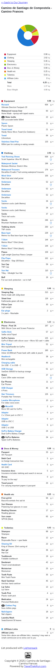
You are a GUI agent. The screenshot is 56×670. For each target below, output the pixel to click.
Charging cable (8, 363)
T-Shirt (4, 240)
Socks (4, 201)
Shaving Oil (6, 544)
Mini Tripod (6, 344)
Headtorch (5, 356)
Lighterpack (30, 648)
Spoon (4, 123)
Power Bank (6, 350)
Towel (4, 135)
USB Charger (7, 388)
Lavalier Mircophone (10, 400)
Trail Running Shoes (10, 157)
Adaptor (4, 413)
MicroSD (9, 406)
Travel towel (6, 129)
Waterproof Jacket (9, 163)
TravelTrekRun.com (35, 666)
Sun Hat (4, 270)
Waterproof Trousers (10, 170)
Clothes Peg (10, 605)
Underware (6, 182)
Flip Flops (5, 258)
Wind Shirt (6, 176)
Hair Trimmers (7, 394)
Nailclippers (6, 612)
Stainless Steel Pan (10, 142)
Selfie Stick (6, 332)
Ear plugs (5, 311)
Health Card (6, 465)
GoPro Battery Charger (11, 431)
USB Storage (7, 369)
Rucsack (5, 105)
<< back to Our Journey (14, 2)
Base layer (6, 233)
